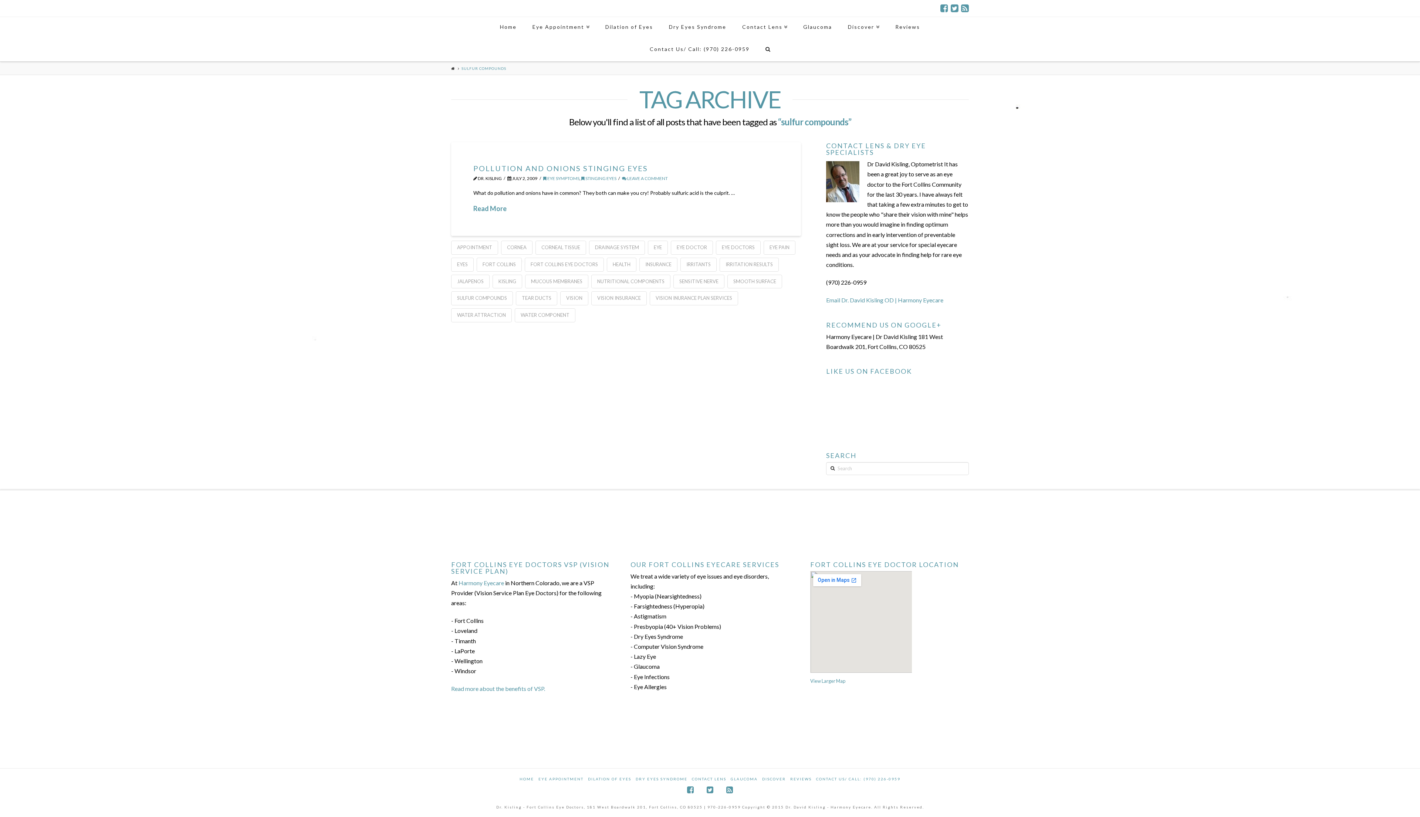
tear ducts (536, 298)
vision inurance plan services (694, 298)
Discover (774, 779)
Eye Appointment (561, 779)
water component (545, 315)
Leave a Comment (647, 178)
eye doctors (738, 247)
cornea (517, 247)
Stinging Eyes (600, 178)
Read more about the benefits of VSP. (498, 688)
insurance (658, 264)
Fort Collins (499, 264)
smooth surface (754, 281)
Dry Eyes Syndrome (661, 779)
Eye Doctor (692, 247)
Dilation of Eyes (609, 779)
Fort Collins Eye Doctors (564, 264)
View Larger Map (827, 681)
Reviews (801, 779)
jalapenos (470, 281)
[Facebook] (944, 8)
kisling (507, 281)
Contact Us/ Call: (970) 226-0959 (858, 779)
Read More (490, 208)
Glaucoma (744, 779)
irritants (698, 264)
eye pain (780, 247)
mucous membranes (556, 281)
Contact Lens (709, 779)
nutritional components (631, 281)
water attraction (481, 315)
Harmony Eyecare (481, 582)
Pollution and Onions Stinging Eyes (560, 168)
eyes (462, 264)
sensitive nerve (699, 281)
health (621, 264)
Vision (574, 298)
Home (527, 779)
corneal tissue (560, 247)
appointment (474, 247)
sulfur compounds (482, 298)
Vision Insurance (619, 298)
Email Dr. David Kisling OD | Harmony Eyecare (884, 300)
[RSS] (965, 8)
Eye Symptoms (563, 178)
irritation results (749, 264)
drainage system (617, 247)
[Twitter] (954, 8)
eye (658, 247)
